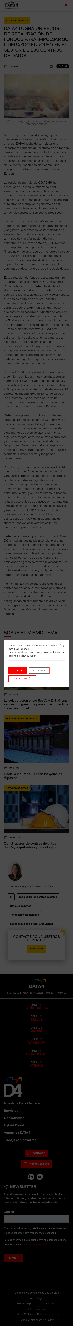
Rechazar (39, 670)
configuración (28, 655)
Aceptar (18, 670)
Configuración (22, 678)
